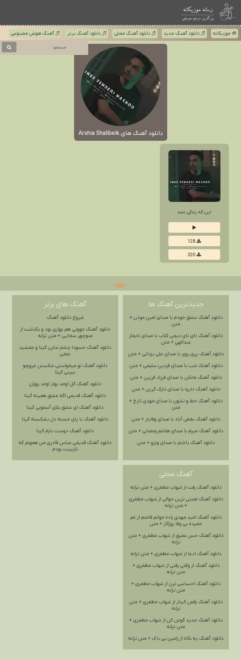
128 (192, 241)
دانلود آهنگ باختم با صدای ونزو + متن (176, 443)
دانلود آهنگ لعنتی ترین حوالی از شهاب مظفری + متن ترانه (176, 502)
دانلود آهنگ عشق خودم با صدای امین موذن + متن (176, 320)
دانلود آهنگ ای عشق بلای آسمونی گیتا (65, 407)
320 (192, 255)
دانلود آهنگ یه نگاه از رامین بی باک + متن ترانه (176, 638)
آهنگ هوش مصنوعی (33, 33)
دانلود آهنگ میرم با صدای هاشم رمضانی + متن (175, 431)
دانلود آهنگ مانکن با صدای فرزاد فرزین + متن (176, 377)
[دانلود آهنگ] (228, 12)
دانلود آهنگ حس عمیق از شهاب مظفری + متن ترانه (176, 538)
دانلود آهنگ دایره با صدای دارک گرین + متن (176, 389)
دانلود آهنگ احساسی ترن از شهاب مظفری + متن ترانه (176, 587)
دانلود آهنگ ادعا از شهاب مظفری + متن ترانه (176, 554)
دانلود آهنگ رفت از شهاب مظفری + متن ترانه (176, 487)
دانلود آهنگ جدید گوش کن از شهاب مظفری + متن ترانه (176, 623)
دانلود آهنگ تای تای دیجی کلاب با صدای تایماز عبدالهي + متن (176, 339)
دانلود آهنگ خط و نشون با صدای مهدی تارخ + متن (176, 404)
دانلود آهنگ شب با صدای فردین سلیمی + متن (176, 366)
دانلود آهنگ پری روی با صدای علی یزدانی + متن (176, 354)
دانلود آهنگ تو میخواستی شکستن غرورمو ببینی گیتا (65, 369)
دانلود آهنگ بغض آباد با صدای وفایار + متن (175, 419)
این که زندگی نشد (194, 212)
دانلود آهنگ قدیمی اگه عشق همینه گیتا (65, 396)
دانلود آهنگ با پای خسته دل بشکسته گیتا (65, 419)
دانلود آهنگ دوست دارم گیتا (65, 431)
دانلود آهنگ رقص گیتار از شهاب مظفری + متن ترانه (176, 605)
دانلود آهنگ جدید (182, 33)
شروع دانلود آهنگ (65, 317)
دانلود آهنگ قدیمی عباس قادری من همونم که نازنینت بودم (65, 446)
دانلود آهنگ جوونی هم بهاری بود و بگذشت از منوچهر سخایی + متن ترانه (65, 332)
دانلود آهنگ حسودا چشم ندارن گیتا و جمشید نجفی (65, 350)
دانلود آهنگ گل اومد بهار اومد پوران (65, 384)
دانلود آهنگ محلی (132, 33)
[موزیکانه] (198, 12)
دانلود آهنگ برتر (84, 33)
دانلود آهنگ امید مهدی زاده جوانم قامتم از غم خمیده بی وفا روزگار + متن (176, 520)
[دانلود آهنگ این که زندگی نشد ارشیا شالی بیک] (194, 201)
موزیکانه (222, 33)
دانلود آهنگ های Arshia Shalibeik (120, 133)
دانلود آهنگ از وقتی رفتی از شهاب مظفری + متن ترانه (176, 568)
